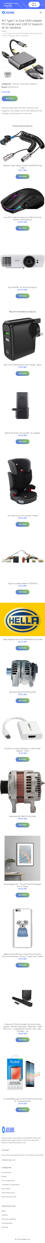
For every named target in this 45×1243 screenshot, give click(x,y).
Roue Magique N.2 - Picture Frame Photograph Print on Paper (22, 885)
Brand (4, 1176)
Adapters (33, 84)
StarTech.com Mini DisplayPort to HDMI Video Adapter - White (23, 749)
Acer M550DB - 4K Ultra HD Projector (22, 287)
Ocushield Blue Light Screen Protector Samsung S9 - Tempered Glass (22, 1100)
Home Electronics (8, 1193)
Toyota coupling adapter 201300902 (22, 583)
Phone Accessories (9, 1197)
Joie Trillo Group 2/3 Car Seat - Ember (22, 516)
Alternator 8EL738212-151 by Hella (22, 816)
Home (4, 31)
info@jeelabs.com (8, 1160)
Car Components (8, 1180)
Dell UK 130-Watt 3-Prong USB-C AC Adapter (22, 433)
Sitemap (5, 1227)
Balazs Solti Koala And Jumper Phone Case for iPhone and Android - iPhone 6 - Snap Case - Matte (22, 955)
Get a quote (34, 4)
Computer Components (20, 84)
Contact (5, 1215)
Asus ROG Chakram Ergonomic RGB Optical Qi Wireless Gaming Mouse (22, 218)
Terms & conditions (9, 1219)
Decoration (6, 1189)
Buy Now (9, 98)
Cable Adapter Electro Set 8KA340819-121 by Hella (22, 639)
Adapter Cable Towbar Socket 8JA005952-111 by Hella (22, 166)
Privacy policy (7, 1223)
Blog (3, 1211)
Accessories (6, 1172)
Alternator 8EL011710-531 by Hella (22, 692)
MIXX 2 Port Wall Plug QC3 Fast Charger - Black (22, 365)
